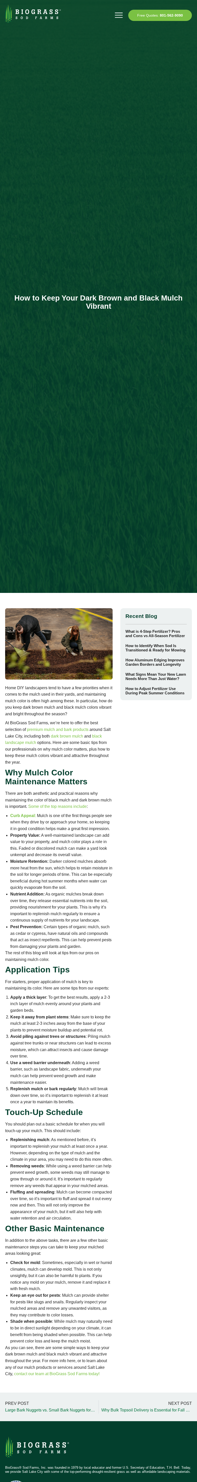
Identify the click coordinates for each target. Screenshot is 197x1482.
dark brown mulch (67, 736)
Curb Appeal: (23, 815)
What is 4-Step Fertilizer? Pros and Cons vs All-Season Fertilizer (155, 633)
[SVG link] (37, 1449)
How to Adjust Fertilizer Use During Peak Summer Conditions (154, 690)
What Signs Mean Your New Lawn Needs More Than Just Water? (155, 676)
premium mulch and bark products (57, 729)
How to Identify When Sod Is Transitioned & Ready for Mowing (155, 648)
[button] (118, 15)
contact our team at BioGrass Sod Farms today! (57, 1374)
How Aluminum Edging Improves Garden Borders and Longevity (154, 662)
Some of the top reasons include (57, 806)
